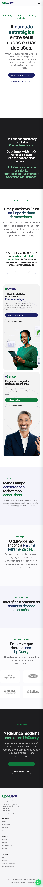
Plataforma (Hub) (7, 845)
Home (4, 821)
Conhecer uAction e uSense (21, 82)
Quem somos (6, 824)
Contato (4, 831)
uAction (4, 839)
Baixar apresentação (21, 771)
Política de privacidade (27, 882)
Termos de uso (15, 882)
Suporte (4, 849)
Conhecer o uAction (16, 315)
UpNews (4, 860)
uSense (4, 842)
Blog (3, 857)
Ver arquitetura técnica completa (21, 272)
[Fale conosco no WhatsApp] (38, 882)
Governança (5, 827)
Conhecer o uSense (16, 400)
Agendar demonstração (21, 75)
